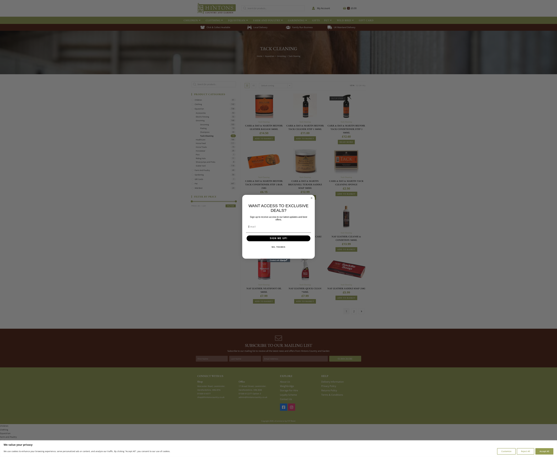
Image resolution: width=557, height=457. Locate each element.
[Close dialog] (311, 198)
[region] (278, 448)
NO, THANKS (278, 247)
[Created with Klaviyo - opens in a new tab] (278, 260)
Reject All (525, 451)
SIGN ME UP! (278, 238)
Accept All (544, 451)
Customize (506, 451)
